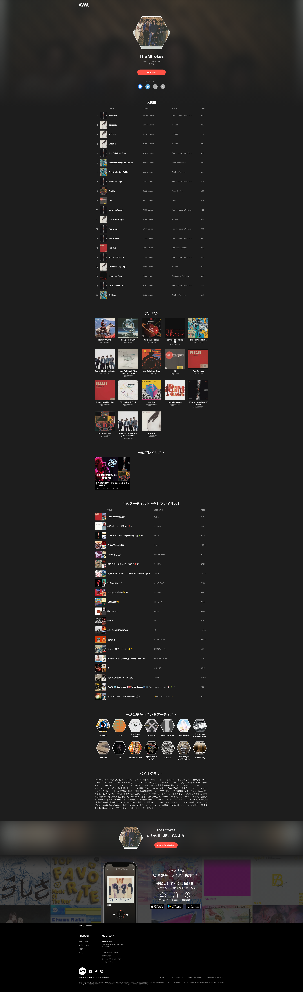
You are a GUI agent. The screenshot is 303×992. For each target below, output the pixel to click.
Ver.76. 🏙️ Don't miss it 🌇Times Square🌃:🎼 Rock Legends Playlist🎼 (139, 687)
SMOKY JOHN (159, 554)
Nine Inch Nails (167, 735)
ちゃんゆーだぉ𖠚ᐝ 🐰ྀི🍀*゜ (164, 687)
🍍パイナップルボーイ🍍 (163, 696)
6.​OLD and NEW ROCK (117, 630)
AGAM (156, 611)
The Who (103, 735)
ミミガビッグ (159, 668)
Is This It (175, 125)
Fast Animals (198, 371)
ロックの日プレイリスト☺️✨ (120, 649)
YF (155, 630)
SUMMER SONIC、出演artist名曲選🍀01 (125, 535)
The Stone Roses (135, 735)
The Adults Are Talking (119, 172)
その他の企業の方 (108, 962)
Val (155, 620)
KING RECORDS (160, 658)
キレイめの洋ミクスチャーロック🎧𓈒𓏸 (123, 696)
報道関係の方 (106, 956)
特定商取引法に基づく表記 (215, 977)
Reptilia (112, 191)
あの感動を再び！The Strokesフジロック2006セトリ (112, 484)
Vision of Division (116, 257)
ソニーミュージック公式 (110, 488)
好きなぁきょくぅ (115, 582)
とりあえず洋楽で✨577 (117, 592)
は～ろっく (158, 602)
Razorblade (114, 238)
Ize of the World (116, 210)
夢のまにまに (113, 611)
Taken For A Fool (128, 402)
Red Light (113, 228)
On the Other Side (117, 285)
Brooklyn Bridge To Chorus (121, 162)
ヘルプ (81, 952)
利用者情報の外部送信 (195, 977)
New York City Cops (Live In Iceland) (128, 434)
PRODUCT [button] (84, 935)
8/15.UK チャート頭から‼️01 (120, 526)
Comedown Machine (179, 248)
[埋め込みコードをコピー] (162, 86)
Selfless (112, 295)
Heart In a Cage (115, 181)
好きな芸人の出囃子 (116, 545)
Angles (151, 402)
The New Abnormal (179, 162)
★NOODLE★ (159, 583)
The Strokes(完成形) (116, 516)
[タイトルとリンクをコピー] (155, 86)
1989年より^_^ (114, 554)
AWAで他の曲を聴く (166, 845)
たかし (156, 516)
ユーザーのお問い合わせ (110, 952)
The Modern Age (116, 219)
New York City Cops (118, 266)
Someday (113, 124)
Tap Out (112, 247)
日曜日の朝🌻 (113, 601)
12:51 (111, 200)
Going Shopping (151, 339)
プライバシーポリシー (176, 977)
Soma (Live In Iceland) (105, 371)
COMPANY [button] (108, 935)
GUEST (157, 573)
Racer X (151, 735)
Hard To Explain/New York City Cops (128, 372)
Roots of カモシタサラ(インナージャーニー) (126, 658)
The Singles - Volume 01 (181, 276)
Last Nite (113, 143)
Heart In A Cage (175, 402)
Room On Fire (177, 191)
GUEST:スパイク (160, 649)
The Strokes (89, 926)
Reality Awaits (104, 339)
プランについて (84, 945)
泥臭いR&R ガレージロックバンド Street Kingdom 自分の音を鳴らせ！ (138, 573)
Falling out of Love (128, 339)
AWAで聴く (152, 72)
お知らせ (82, 949)
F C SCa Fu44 (159, 639)
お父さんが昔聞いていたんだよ (120, 677)
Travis (119, 735)
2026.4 (110, 620)
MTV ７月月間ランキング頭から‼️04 (123, 564)
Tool (119, 757)
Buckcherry (200, 757)
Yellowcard (184, 735)
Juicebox (113, 115)
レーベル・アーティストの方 (111, 959)
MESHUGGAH (135, 757)
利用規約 (161, 977)
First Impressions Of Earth (182, 115)
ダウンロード (84, 941)
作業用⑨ (111, 639)
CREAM (167, 757)
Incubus (103, 757)
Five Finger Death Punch (184, 757)
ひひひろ (157, 526)
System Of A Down (151, 757)
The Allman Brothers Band (199, 735)
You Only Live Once (117, 153)
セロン (156, 545)
